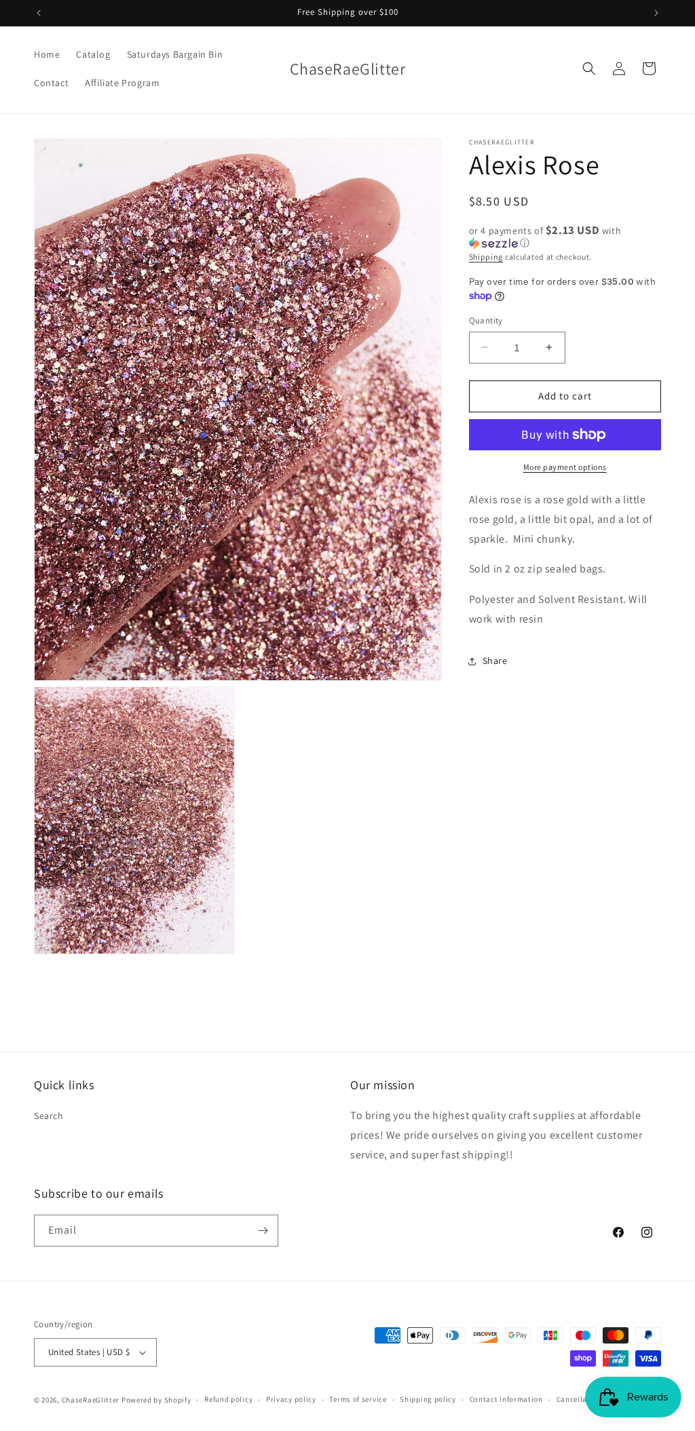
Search (49, 1116)
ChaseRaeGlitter (91, 1400)
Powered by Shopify (156, 1400)
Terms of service (357, 1399)
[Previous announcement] (39, 13)
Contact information (506, 1399)
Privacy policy (291, 1399)
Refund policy (228, 1399)
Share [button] (495, 660)
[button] (589, 68)
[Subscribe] (263, 1231)
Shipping (486, 257)
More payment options (565, 467)
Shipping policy (428, 1399)
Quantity (486, 320)
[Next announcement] (656, 13)
